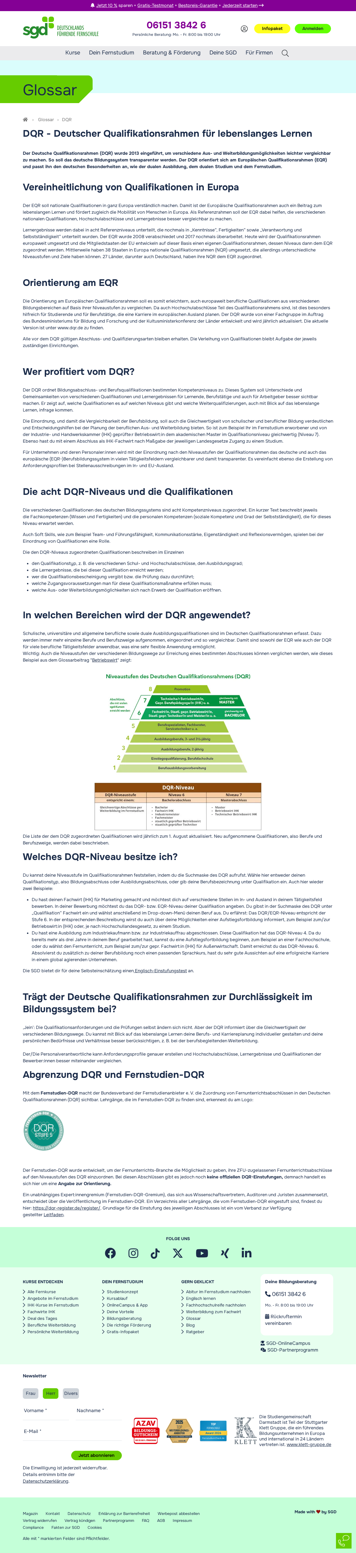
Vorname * (35, 1410)
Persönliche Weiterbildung (53, 1332)
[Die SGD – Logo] (60, 28)
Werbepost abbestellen (179, 1513)
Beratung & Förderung (172, 52)
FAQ (145, 1520)
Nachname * (90, 1410)
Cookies (95, 1527)
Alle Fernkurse (42, 1292)
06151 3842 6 (288, 1294)
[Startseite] (26, 120)
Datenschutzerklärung (45, 1481)
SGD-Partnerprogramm (292, 1350)
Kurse (72, 52)
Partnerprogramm (118, 1520)
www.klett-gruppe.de (309, 1444)
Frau (30, 1393)
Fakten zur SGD (65, 1527)
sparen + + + (177, 5)
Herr (50, 1393)
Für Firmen (259, 52)
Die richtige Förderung (129, 1325)
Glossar (46, 120)
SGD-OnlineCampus (288, 1343)
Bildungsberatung (124, 1318)
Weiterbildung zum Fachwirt (213, 1312)
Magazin (30, 1513)
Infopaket (272, 28)
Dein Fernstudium (111, 52)
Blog (190, 1325)
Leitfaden (53, 1215)
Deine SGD (223, 52)
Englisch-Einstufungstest (160, 971)
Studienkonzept (122, 1292)
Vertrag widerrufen (40, 1520)
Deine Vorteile (120, 1312)
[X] (177, 1256)
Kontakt (53, 1513)
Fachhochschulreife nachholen (216, 1305)
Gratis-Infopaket (123, 1332)
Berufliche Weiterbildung (52, 1325)
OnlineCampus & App (127, 1305)
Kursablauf (117, 1298)
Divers (71, 1393)
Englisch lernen (201, 1298)
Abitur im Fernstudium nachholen (218, 1292)
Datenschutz (79, 1513)
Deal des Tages (42, 1318)
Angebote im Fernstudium (53, 1298)
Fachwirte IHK (41, 1312)
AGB (161, 1520)
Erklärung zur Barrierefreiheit (124, 1513)
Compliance (33, 1527)
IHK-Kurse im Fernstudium (53, 1305)
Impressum (182, 1520)
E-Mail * (32, 1431)
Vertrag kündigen (80, 1520)
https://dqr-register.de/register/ (66, 1208)
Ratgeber (195, 1332)
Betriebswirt (104, 660)
